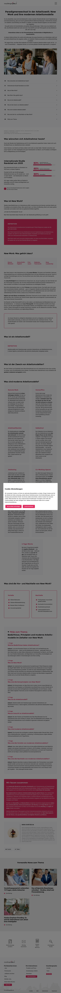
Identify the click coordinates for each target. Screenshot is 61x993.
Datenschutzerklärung (10, 502)
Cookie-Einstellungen (28, 506)
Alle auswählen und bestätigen (13, 506)
